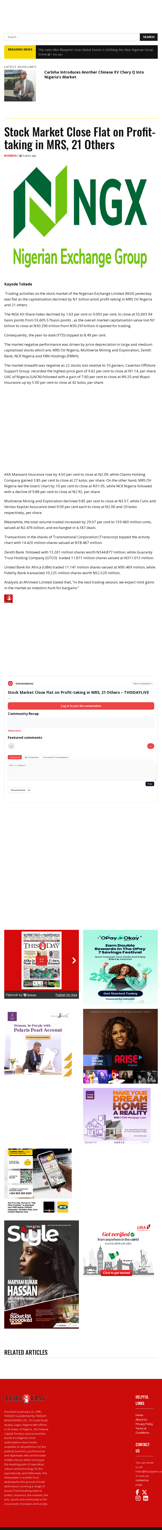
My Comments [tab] (31, 757)
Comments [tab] (15, 757)
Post (150, 784)
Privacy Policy (144, 1424)
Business (10, 155)
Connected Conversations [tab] (55, 757)
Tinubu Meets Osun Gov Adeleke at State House (73, 50)
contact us (142, 1480)
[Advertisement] (81, 643)
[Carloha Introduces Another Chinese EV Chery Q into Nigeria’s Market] (23, 85)
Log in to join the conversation (81, 706)
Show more (14, 730)
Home (139, 1415)
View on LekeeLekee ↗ (143, 683)
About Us (141, 1419)
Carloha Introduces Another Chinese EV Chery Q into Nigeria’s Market (94, 74)
